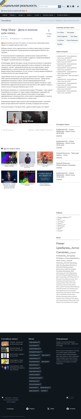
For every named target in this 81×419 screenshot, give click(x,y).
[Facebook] (73, 6)
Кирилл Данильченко (35, 371)
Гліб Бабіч (69, 277)
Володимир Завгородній (62, 271)
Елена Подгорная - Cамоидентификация (45, 184)
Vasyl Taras (68, 290)
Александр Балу (66, 281)
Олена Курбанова (71, 258)
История (60, 230)
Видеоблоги (61, 225)
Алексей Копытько (35, 358)
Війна (59, 228)
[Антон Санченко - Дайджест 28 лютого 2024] (5, 355)
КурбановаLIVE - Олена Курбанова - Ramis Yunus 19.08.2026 (65, 143)
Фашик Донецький (61, 288)
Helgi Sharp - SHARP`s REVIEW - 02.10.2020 (40, 130)
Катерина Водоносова (69, 300)
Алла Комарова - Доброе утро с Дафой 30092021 (9, 165)
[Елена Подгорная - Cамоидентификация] (45, 176)
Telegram (31, 408)
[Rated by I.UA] (70, 398)
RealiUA (59, 44)
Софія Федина (67, 292)
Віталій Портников (70, 263)
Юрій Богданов (74, 286)
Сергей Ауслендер (70, 269)
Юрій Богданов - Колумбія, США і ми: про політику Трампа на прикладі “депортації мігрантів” (9, 186)
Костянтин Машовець (70, 273)
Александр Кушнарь (66, 296)
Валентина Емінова (62, 267)
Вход (63, 6)
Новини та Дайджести (64, 217)
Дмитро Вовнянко (70, 265)
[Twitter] (71, 6)
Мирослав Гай (66, 284)
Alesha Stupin (75, 292)
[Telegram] (68, 6)
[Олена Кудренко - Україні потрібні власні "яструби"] (5, 361)
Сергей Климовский (35, 348)
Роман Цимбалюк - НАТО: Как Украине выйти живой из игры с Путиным (17, 367)
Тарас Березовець (65, 302)
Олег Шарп (5, 38)
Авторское (61, 227)
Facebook (72, 408)
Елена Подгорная (72, 40)
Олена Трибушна (66, 298)
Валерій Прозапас (71, 275)
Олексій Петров (60, 275)
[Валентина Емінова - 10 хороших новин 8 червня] (5, 349)
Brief (59, 219)
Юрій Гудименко (60, 290)
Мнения (60, 223)
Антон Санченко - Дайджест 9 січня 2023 (45, 165)
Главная (42, 20)
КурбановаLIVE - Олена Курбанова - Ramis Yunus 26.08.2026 (65, 131)
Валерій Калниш (66, 294)
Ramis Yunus (60, 260)
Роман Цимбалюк (35, 342)
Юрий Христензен (34, 381)
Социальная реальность (19, 5)
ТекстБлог (50, 20)
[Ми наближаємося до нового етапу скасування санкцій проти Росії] (27, 157)
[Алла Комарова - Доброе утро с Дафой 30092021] (9, 157)
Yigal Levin (59, 294)
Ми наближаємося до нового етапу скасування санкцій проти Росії (27, 166)
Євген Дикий (74, 302)
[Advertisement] (68, 109)
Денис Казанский (60, 277)
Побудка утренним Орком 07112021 (27, 184)
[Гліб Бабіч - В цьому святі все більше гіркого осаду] (5, 343)
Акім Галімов (59, 300)
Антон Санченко (34, 345)
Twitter (52, 408)
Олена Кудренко (62, 36)
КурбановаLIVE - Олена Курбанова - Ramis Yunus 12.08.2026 (65, 175)
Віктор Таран (65, 282)
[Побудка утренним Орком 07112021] (27, 176)
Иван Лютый (60, 265)
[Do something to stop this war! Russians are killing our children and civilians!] (3, 3)
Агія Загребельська (72, 288)
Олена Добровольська (67, 279)
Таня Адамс (70, 32)
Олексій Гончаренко (8, 130)
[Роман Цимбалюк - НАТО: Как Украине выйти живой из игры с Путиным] (5, 368)
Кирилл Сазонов (65, 286)
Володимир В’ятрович (36, 352)
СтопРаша (60, 40)
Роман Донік (74, 298)
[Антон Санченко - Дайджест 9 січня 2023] (45, 157)
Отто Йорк (60, 32)
